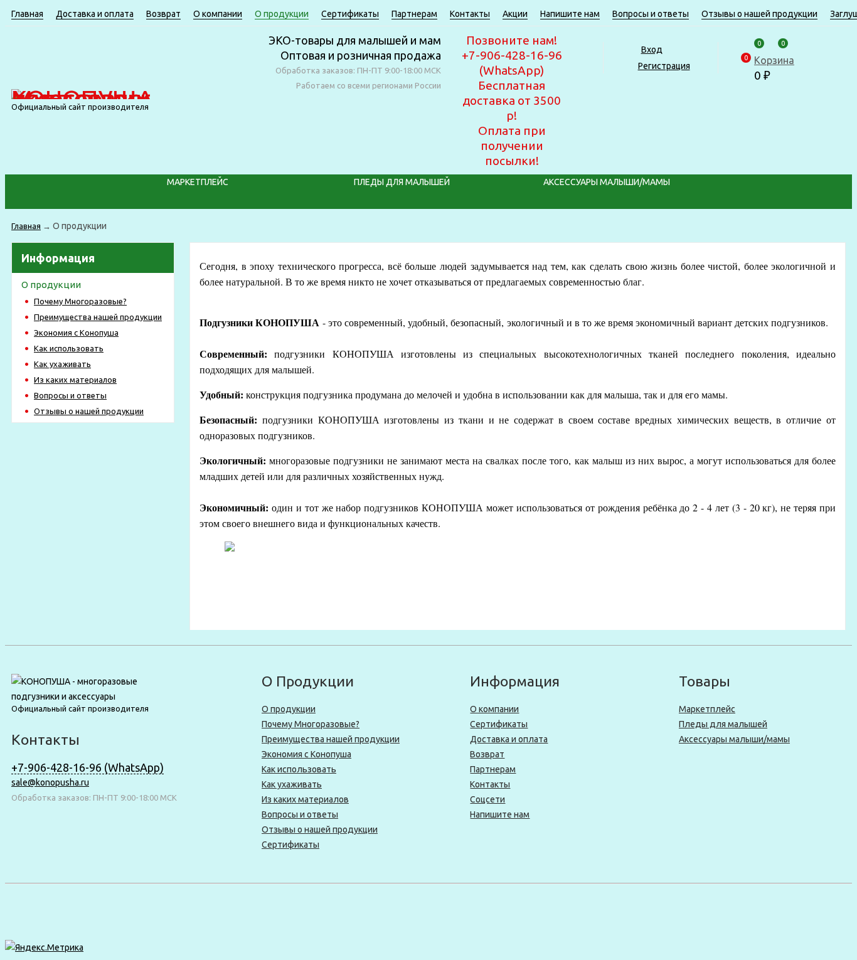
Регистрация (664, 66)
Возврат (163, 14)
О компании (217, 14)
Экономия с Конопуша (76, 332)
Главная (27, 14)
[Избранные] (764, 37)
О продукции (282, 14)
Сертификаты (350, 14)
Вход (652, 50)
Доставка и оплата (95, 14)
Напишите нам (570, 14)
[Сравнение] (788, 37)
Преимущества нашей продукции (98, 316)
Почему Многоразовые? (80, 301)
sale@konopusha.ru (50, 782)
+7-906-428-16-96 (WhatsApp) (87, 767)
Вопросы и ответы (650, 14)
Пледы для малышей (402, 182)
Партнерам (414, 14)
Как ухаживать (62, 364)
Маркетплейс (197, 182)
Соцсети (487, 799)
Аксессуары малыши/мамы (606, 182)
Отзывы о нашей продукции (759, 14)
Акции (515, 14)
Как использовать (69, 348)
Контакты (470, 14)
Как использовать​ (299, 769)
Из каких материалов (75, 379)
